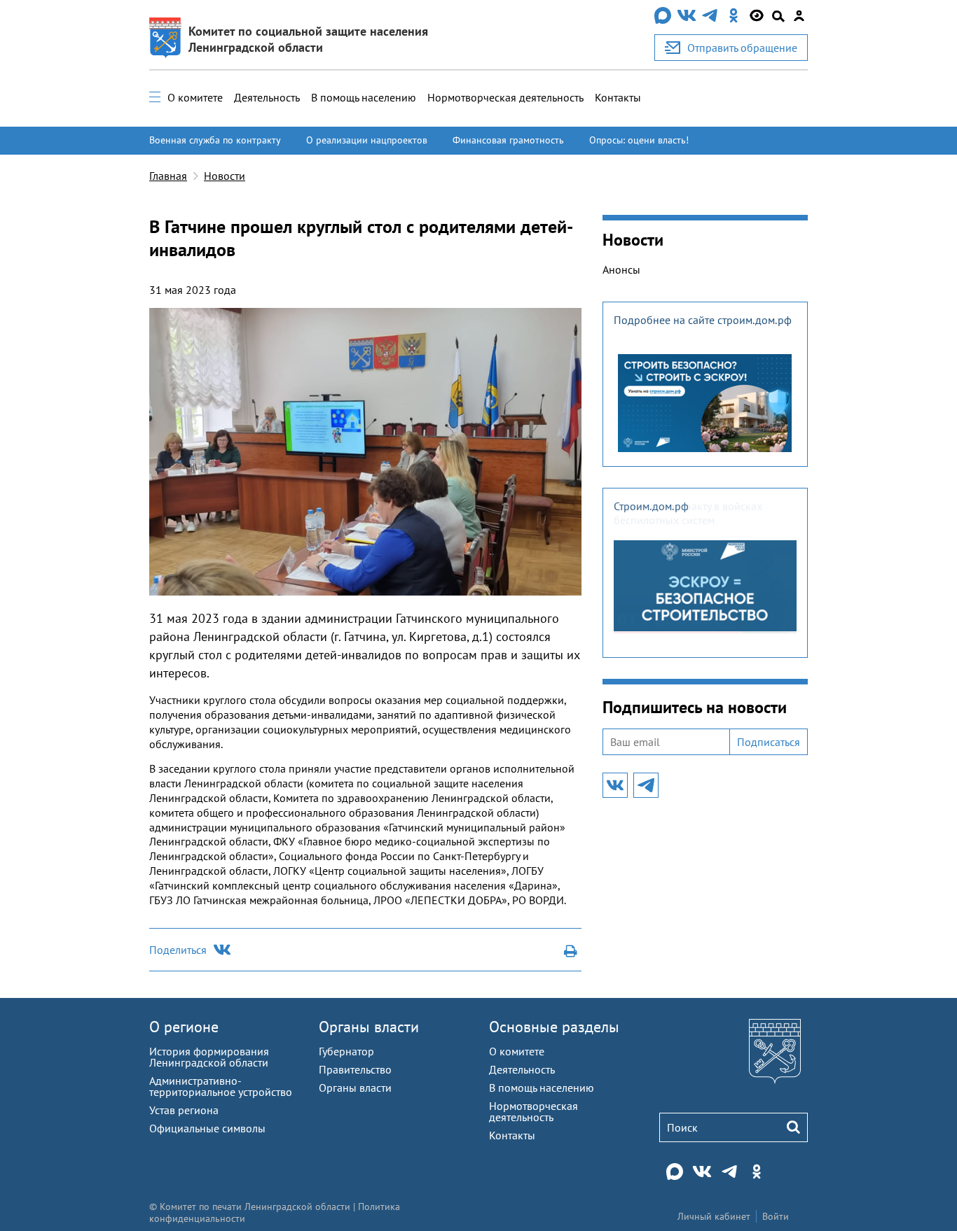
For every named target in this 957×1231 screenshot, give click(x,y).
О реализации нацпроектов (366, 140)
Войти (775, 1216)
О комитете (195, 97)
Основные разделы (554, 1026)
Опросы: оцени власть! (639, 140)
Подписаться (768, 742)
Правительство (355, 1069)
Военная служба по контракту (215, 140)
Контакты (618, 97)
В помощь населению (363, 97)
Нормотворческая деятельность (505, 97)
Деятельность (267, 97)
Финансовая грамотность (508, 140)
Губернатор (346, 1051)
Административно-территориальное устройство (220, 1086)
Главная (168, 176)
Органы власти (369, 1026)
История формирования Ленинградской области (209, 1056)
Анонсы (621, 269)
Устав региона (184, 1110)
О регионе (184, 1026)
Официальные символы (207, 1128)
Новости (224, 176)
